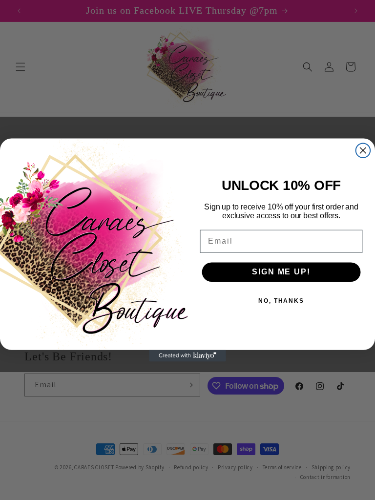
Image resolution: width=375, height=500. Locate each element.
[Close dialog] (363, 150)
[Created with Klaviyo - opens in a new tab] (187, 356)
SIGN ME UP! (281, 272)
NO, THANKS (281, 300)
